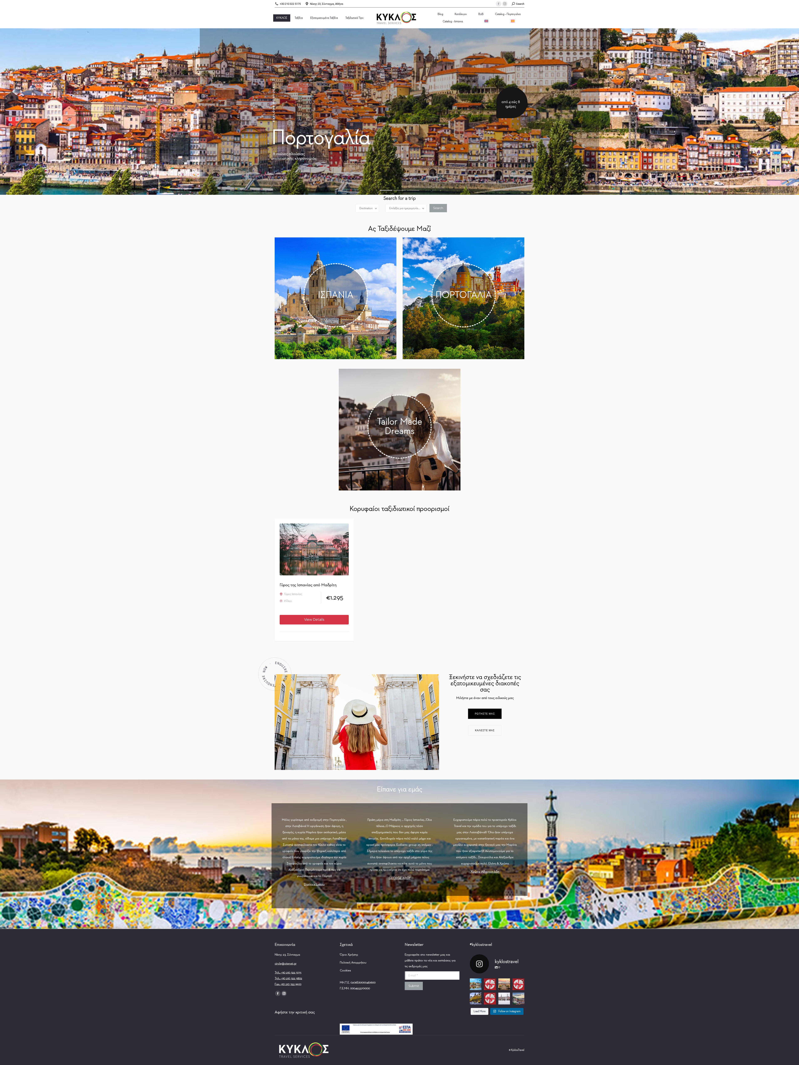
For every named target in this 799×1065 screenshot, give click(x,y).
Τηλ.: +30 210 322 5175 (288, 972)
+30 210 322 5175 (290, 3)
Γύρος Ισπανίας (293, 594)
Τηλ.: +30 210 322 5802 (288, 978)
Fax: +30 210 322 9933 (288, 984)
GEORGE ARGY (400, 878)
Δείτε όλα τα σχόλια (399, 919)
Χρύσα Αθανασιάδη (485, 872)
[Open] (476, 984)
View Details (314, 620)
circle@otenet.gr (286, 963)
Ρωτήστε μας (485, 713)
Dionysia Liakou (314, 884)
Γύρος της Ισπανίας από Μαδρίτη (308, 585)
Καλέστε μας (485, 730)
